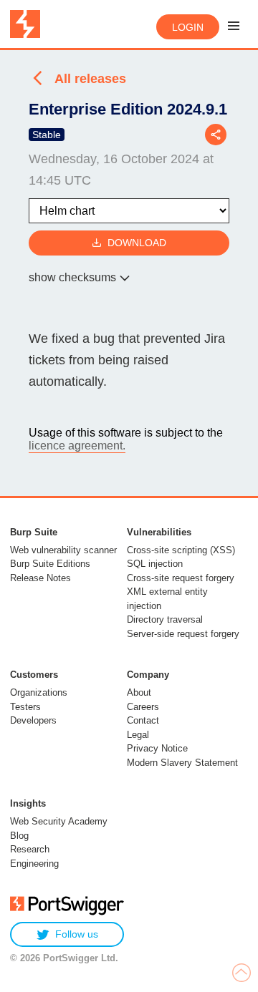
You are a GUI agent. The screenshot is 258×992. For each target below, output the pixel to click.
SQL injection (155, 563)
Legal (138, 734)
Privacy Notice (157, 748)
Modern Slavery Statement (182, 762)
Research (29, 849)
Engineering (34, 863)
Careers (143, 706)
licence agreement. (77, 445)
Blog (19, 835)
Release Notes (40, 578)
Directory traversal (165, 619)
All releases (90, 79)
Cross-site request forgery (180, 578)
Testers (25, 706)
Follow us (76, 934)
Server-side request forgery (183, 633)
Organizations (38, 692)
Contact (143, 720)
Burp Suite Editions (50, 563)
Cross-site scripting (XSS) (181, 550)
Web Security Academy (59, 821)
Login (188, 27)
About (139, 692)
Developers (33, 720)
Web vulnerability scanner (63, 550)
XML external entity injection (167, 598)
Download (137, 242)
